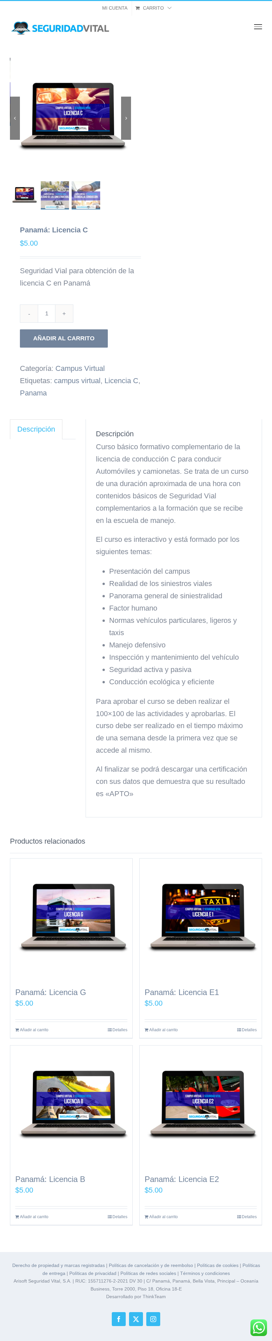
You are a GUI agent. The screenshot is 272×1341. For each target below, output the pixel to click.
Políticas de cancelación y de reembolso (151, 1265)
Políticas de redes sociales (148, 1273)
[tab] (36, 429)
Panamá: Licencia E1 (182, 992)
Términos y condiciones (205, 1273)
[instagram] (153, 1319)
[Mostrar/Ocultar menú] (258, 26)
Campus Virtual (80, 368)
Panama (33, 393)
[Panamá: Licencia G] (71, 920)
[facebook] (119, 1319)
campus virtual (77, 381)
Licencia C (121, 381)
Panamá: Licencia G (50, 992)
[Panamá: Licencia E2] (201, 1107)
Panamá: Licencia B (50, 1179)
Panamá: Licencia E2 (182, 1179)
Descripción (36, 429)
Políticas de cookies (217, 1265)
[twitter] (136, 1319)
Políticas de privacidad (92, 1273)
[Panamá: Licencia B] (71, 1107)
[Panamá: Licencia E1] (201, 920)
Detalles (119, 1030)
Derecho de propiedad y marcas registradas (58, 1265)
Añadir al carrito (64, 338)
